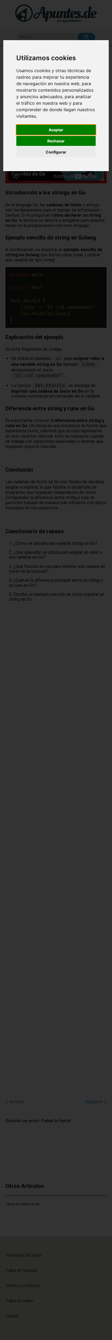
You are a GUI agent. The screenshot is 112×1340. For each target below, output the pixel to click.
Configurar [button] (56, 152)
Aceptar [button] (56, 129)
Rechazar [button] (56, 141)
